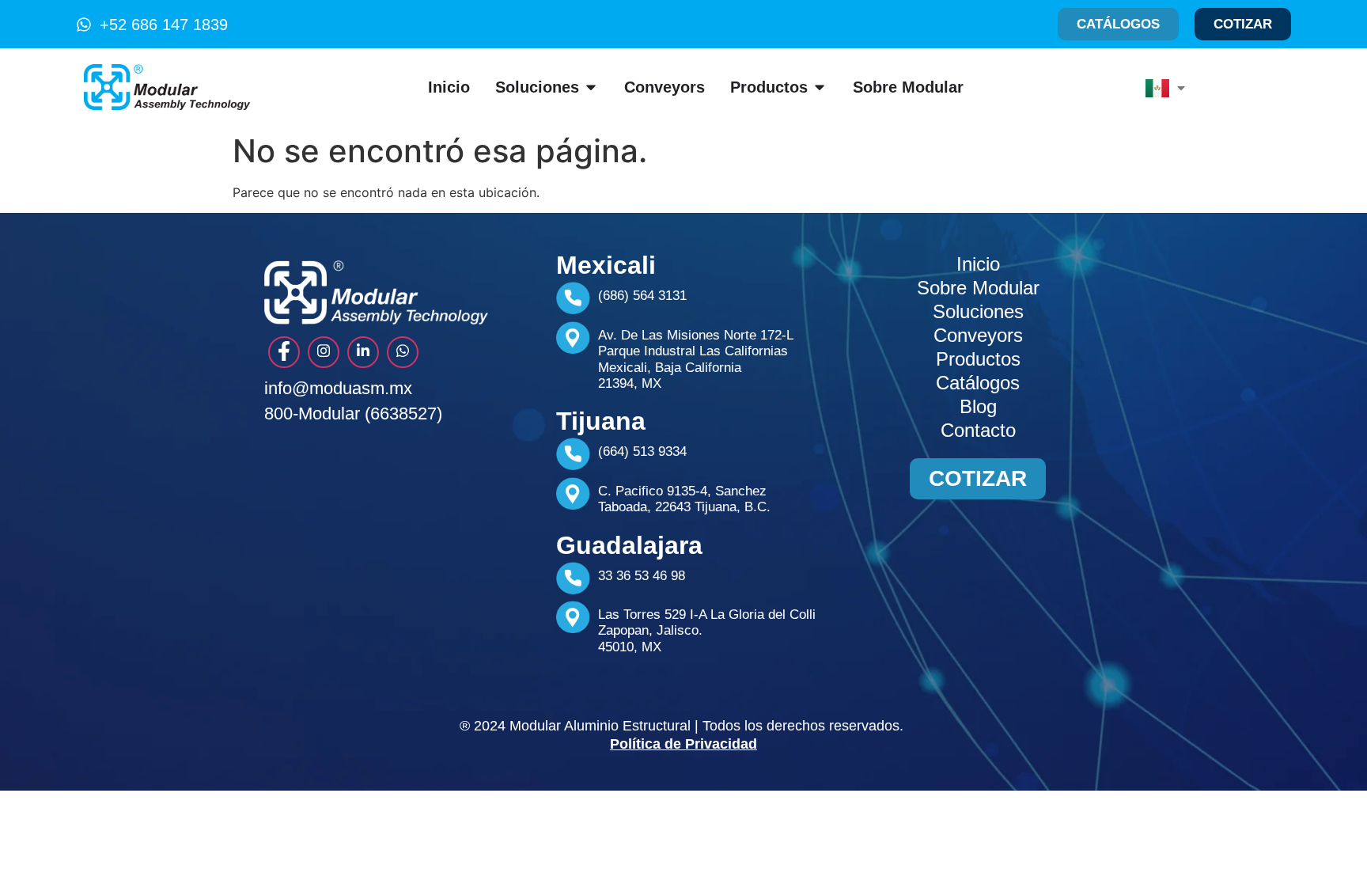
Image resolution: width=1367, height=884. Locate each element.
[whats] (402, 352)
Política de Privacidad (683, 744)
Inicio (978, 264)
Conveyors (978, 335)
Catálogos (978, 382)
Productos (978, 359)
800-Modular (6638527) (353, 413)
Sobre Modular (978, 287)
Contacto (978, 430)
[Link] (363, 352)
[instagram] (323, 352)
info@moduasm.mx (338, 388)
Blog (978, 406)
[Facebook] (284, 352)
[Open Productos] (819, 87)
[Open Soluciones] (591, 87)
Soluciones (978, 311)
